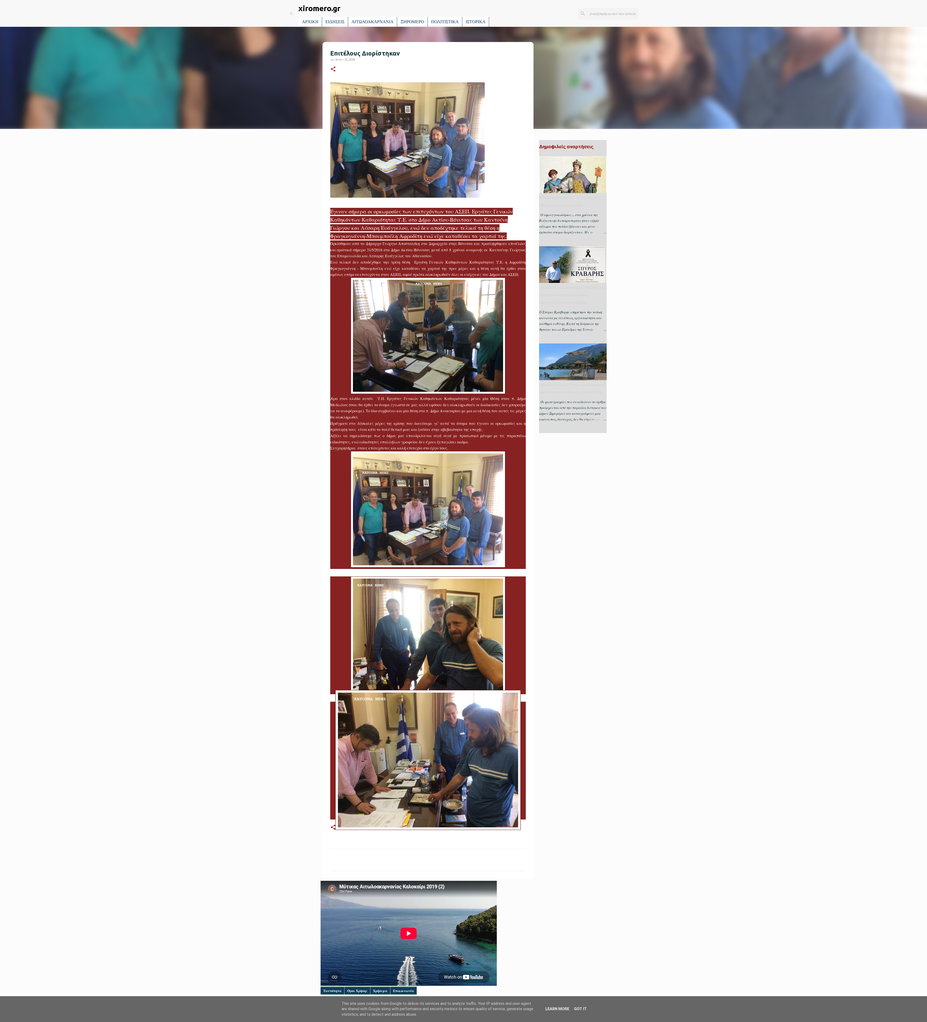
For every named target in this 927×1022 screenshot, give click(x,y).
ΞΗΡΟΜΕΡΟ (412, 21)
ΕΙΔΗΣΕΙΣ (334, 21)
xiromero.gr (319, 8)
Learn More (557, 1009)
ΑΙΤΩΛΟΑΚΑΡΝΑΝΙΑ (372, 21)
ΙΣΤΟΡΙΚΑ (475, 21)
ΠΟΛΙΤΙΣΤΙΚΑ (445, 21)
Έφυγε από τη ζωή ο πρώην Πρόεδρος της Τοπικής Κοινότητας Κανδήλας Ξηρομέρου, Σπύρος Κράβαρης (572, 295)
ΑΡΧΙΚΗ (310, 21)
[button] (333, 69)
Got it (580, 1009)
